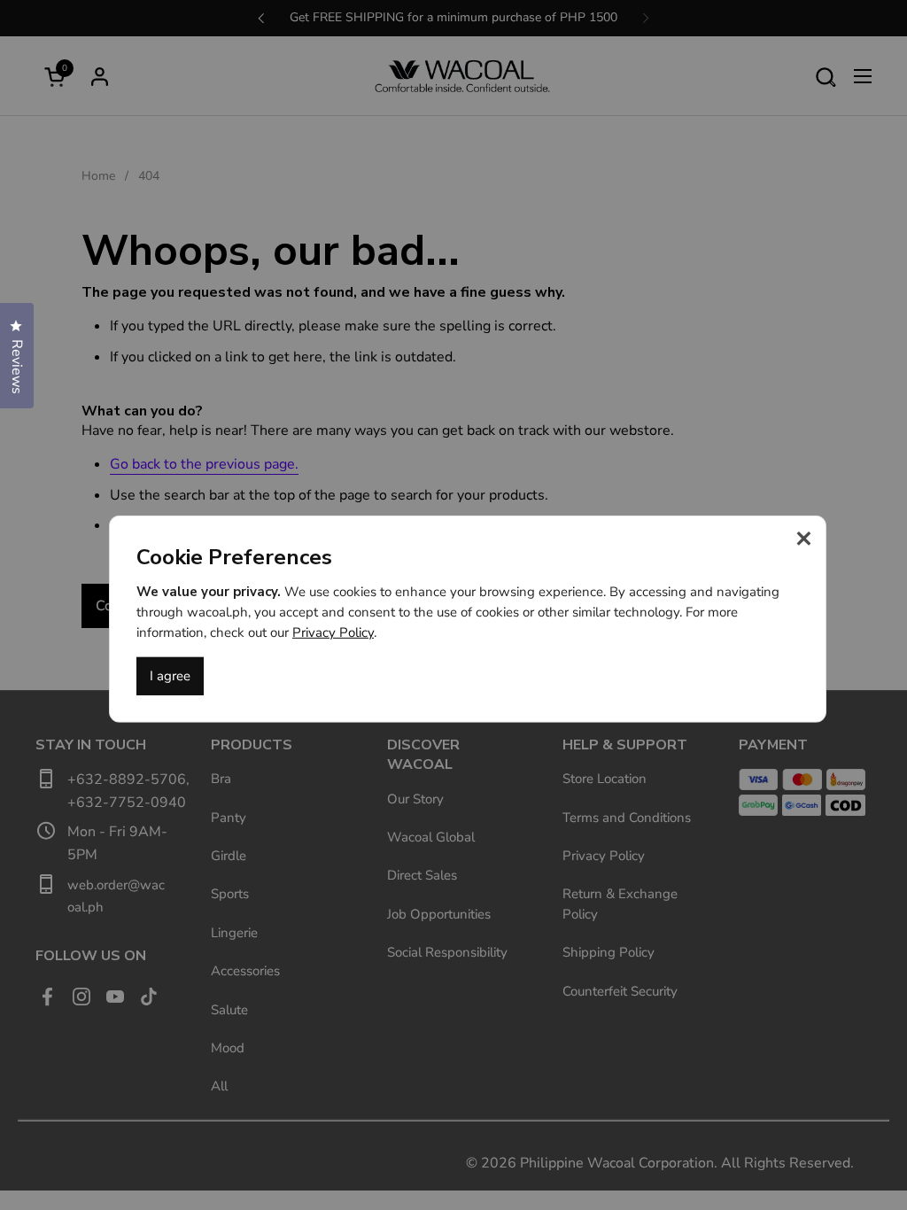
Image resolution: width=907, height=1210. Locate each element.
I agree (170, 676)
